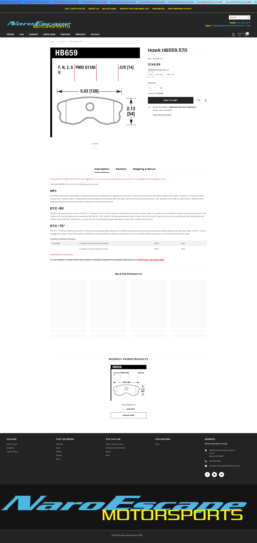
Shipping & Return (144, 169)
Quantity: (152, 83)
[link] (198, 100)
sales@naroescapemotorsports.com (231, 26)
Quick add (128, 415)
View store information (162, 115)
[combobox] (237, 17)
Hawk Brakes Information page (151, 260)
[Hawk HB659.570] (128, 383)
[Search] (239, 17)
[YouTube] (221, 474)
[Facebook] (207, 474)
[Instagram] (214, 474)
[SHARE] (204, 100)
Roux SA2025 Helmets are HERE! (37, 2)
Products (62, 41)
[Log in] (233, 34)
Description (102, 169)
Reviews (121, 169)
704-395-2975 (243, 23)
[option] (95, 92)
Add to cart (170, 100)
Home (52, 41)
